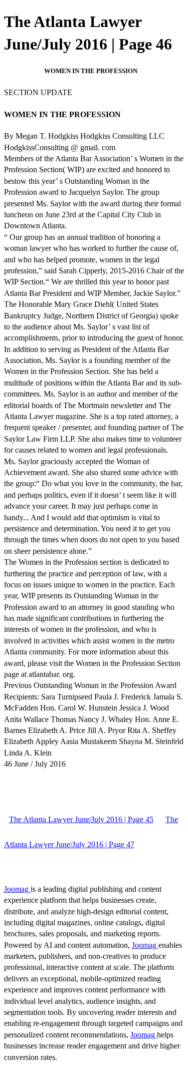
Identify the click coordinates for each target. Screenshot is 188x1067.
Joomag (17, 889)
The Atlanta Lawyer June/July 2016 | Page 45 (81, 819)
